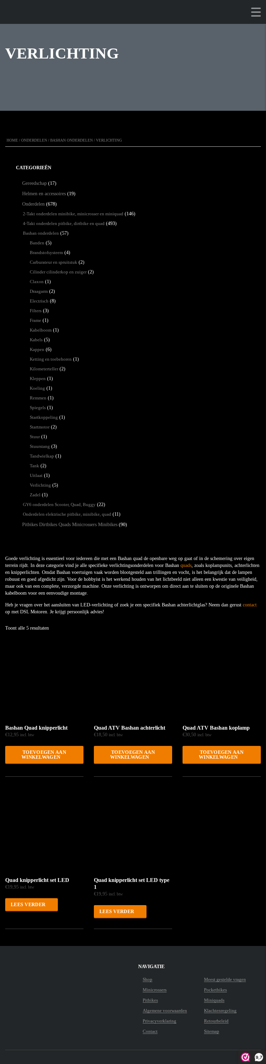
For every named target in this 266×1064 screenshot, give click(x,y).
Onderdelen (34, 140)
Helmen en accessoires (44, 193)
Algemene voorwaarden (165, 1010)
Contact (150, 1031)
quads (186, 565)
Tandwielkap (42, 456)
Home (12, 140)
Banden (37, 242)
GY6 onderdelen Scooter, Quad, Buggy (59, 504)
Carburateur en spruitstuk (53, 262)
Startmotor (40, 427)
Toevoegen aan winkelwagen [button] (43, 755)
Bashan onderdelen (71, 140)
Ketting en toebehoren (51, 359)
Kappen (37, 349)
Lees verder (28, 904)
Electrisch (39, 301)
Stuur (35, 436)
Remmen (38, 397)
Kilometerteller (44, 368)
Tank (34, 465)
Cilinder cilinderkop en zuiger (58, 271)
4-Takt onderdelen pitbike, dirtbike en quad (64, 223)
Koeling (37, 388)
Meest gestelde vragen (225, 979)
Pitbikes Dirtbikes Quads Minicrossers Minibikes (69, 524)
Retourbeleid (216, 1021)
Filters (36, 310)
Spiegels (38, 407)
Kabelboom (41, 330)
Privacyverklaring (159, 1021)
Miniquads (214, 1000)
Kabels (36, 339)
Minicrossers (155, 990)
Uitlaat (36, 475)
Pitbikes (150, 1000)
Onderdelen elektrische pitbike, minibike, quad (67, 514)
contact (250, 604)
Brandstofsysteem (46, 252)
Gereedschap (34, 183)
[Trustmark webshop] (48, 979)
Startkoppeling (44, 417)
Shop (147, 979)
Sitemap (211, 1031)
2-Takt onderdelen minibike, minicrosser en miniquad (73, 213)
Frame (35, 320)
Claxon (37, 281)
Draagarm (39, 291)
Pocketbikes (215, 990)
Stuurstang (40, 446)
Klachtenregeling (220, 1010)
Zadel (35, 494)
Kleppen (38, 378)
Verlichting (40, 485)
